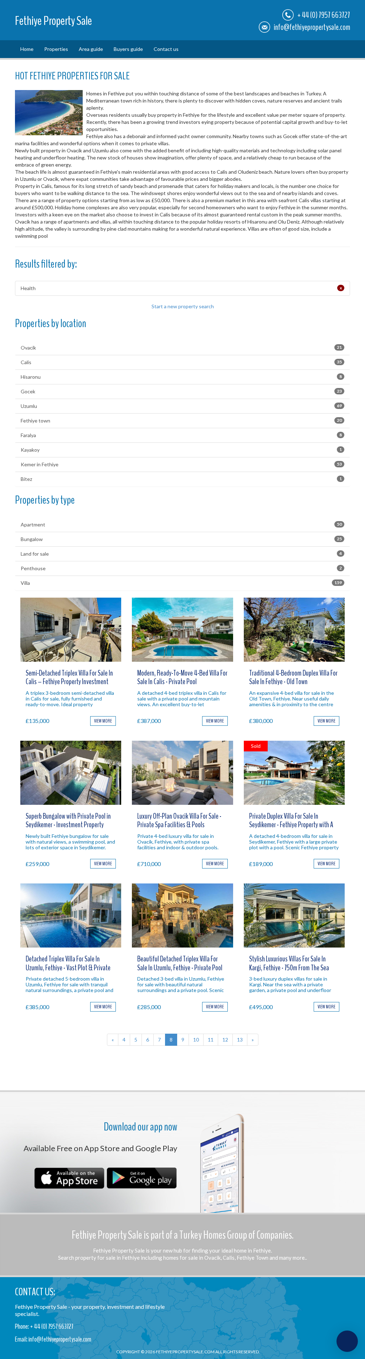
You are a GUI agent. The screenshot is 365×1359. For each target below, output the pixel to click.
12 (225, 1040)
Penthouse (181, 568)
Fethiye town (181, 421)
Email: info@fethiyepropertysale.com (53, 1339)
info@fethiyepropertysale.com (312, 27)
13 (240, 1040)
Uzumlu (181, 406)
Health (181, 288)
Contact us (166, 49)
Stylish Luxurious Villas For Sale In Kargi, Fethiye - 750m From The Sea (289, 963)
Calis (181, 362)
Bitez (181, 479)
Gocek (181, 391)
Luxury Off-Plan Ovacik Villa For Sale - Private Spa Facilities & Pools (179, 820)
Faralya (181, 435)
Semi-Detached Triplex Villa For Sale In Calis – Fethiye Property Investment (69, 677)
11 (211, 1040)
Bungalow (181, 539)
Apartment (181, 524)
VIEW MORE (103, 721)
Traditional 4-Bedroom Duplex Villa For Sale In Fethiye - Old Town (293, 677)
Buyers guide (128, 49)
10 (196, 1040)
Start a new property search (182, 306)
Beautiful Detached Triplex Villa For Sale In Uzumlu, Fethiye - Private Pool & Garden (179, 967)
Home (27, 49)
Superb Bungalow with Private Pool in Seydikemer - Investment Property (68, 820)
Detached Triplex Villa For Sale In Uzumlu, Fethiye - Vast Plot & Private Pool (68, 967)
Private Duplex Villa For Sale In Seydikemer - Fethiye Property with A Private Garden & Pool (291, 825)
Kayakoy (181, 450)
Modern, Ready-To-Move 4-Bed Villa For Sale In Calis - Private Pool (182, 677)
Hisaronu (181, 377)
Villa (181, 583)
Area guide (91, 49)
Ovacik (181, 348)
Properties (56, 49)
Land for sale (181, 554)
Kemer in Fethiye (181, 464)
